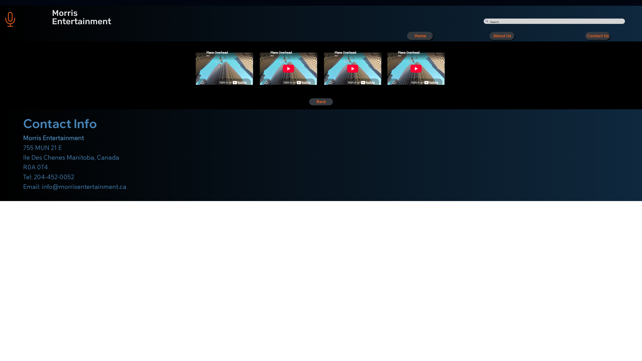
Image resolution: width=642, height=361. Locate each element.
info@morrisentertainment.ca (84, 186)
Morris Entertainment (81, 17)
